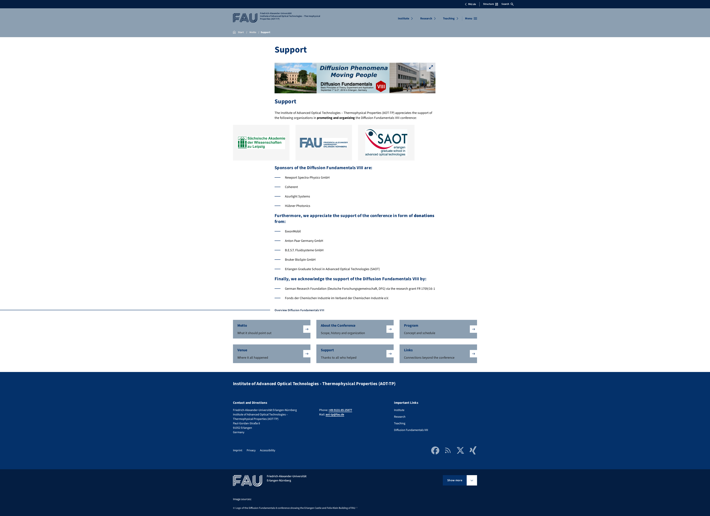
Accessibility (267, 450)
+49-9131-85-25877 (340, 410)
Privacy (251, 450)
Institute (403, 18)
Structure (488, 4)
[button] (271, 329)
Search (505, 4)
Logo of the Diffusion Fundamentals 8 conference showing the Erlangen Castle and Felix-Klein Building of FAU (295, 508)
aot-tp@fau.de (335, 414)
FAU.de (472, 4)
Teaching (449, 18)
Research (426, 18)
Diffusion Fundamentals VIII (411, 430)
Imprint (237, 450)
